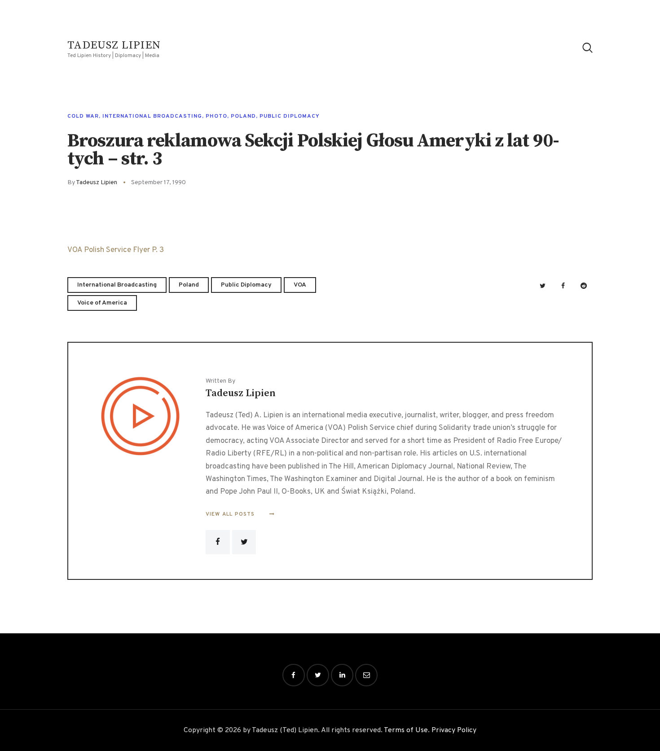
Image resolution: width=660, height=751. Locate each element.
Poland (243, 116)
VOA (300, 285)
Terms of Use (406, 730)
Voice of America (102, 303)
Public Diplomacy (290, 116)
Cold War (83, 116)
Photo (216, 116)
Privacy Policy (453, 730)
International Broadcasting (152, 116)
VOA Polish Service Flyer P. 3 (115, 250)
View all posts (231, 514)
